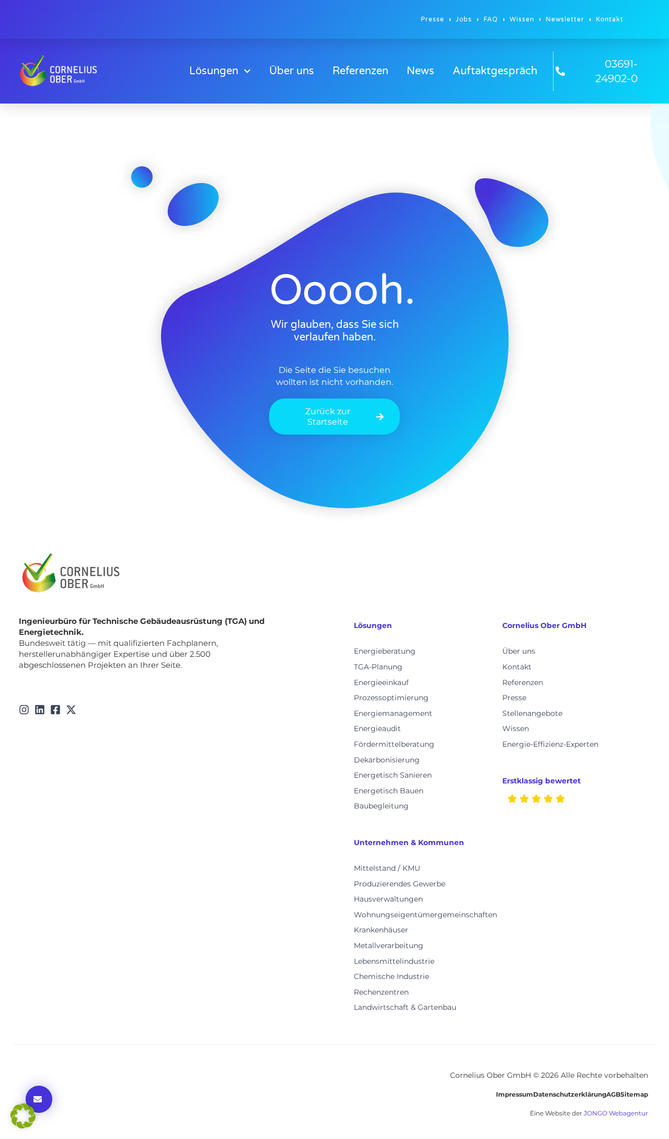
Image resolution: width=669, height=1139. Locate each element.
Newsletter (565, 19)
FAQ (490, 19)
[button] (23, 1116)
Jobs (464, 19)
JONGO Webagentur (616, 1113)
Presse (432, 19)
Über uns (291, 71)
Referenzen (360, 71)
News (420, 71)
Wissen (522, 19)
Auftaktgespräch (495, 71)
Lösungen (213, 71)
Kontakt (610, 19)
